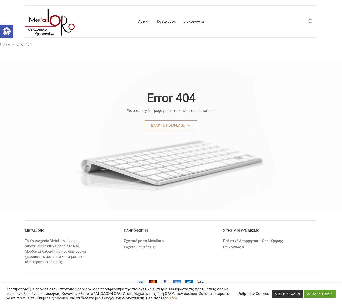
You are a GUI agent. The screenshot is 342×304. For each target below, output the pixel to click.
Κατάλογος (166, 22)
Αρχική (143, 22)
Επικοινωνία (193, 22)
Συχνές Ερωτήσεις (139, 247)
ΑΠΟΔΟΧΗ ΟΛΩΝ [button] (320, 294)
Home (5, 44)
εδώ (173, 298)
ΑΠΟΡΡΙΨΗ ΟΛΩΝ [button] (287, 294)
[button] (6, 31)
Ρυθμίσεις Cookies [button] (253, 294)
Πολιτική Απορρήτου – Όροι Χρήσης (253, 241)
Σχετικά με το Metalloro (144, 241)
